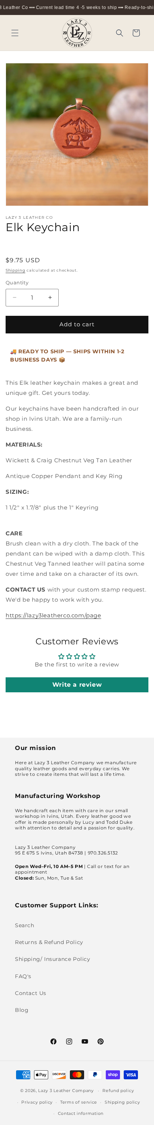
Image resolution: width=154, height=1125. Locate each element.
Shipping (15, 270)
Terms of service (78, 1102)
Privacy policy (37, 1102)
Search (24, 925)
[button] (15, 33)
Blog (21, 1010)
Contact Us (30, 993)
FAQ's (23, 976)
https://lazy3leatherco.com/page (53, 615)
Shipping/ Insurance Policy (52, 959)
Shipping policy (122, 1102)
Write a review (77, 684)
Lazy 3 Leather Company (65, 1090)
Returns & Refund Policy (49, 942)
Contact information (81, 1113)
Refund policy (118, 1090)
